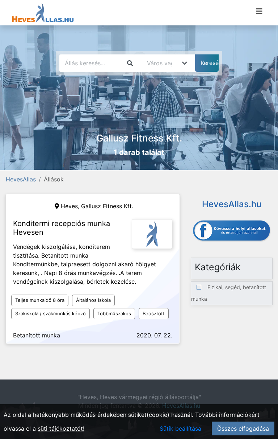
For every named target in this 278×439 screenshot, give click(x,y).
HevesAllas (21, 179)
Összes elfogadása (243, 428)
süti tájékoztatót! (61, 428)
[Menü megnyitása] (259, 11)
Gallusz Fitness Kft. (107, 206)
